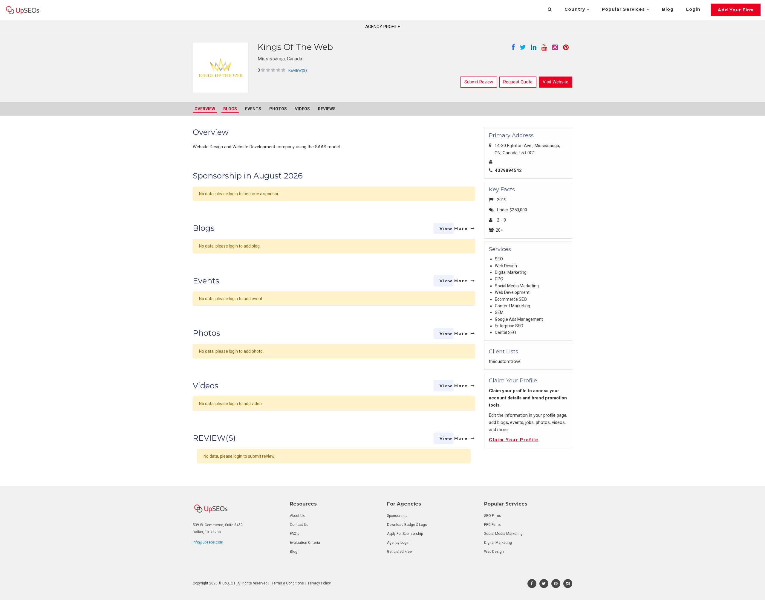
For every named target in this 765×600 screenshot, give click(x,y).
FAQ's (294, 534)
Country (575, 9)
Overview (205, 108)
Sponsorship (397, 516)
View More (454, 228)
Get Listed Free (399, 551)
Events (253, 108)
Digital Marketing (498, 543)
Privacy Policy (319, 583)
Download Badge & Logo (407, 525)
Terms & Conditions (288, 583)
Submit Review (478, 82)
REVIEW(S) (297, 70)
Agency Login (398, 543)
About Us (297, 516)
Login (693, 9)
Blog (668, 9)
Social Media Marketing (503, 534)
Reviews (327, 108)
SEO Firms (492, 516)
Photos (278, 108)
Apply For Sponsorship (405, 534)
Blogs (230, 108)
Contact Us (299, 525)
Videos (302, 108)
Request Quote (518, 82)
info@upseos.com (208, 542)
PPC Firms (492, 525)
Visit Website (555, 82)
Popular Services (624, 9)
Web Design (494, 551)
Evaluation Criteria (305, 543)
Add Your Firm (736, 10)
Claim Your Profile (513, 439)
